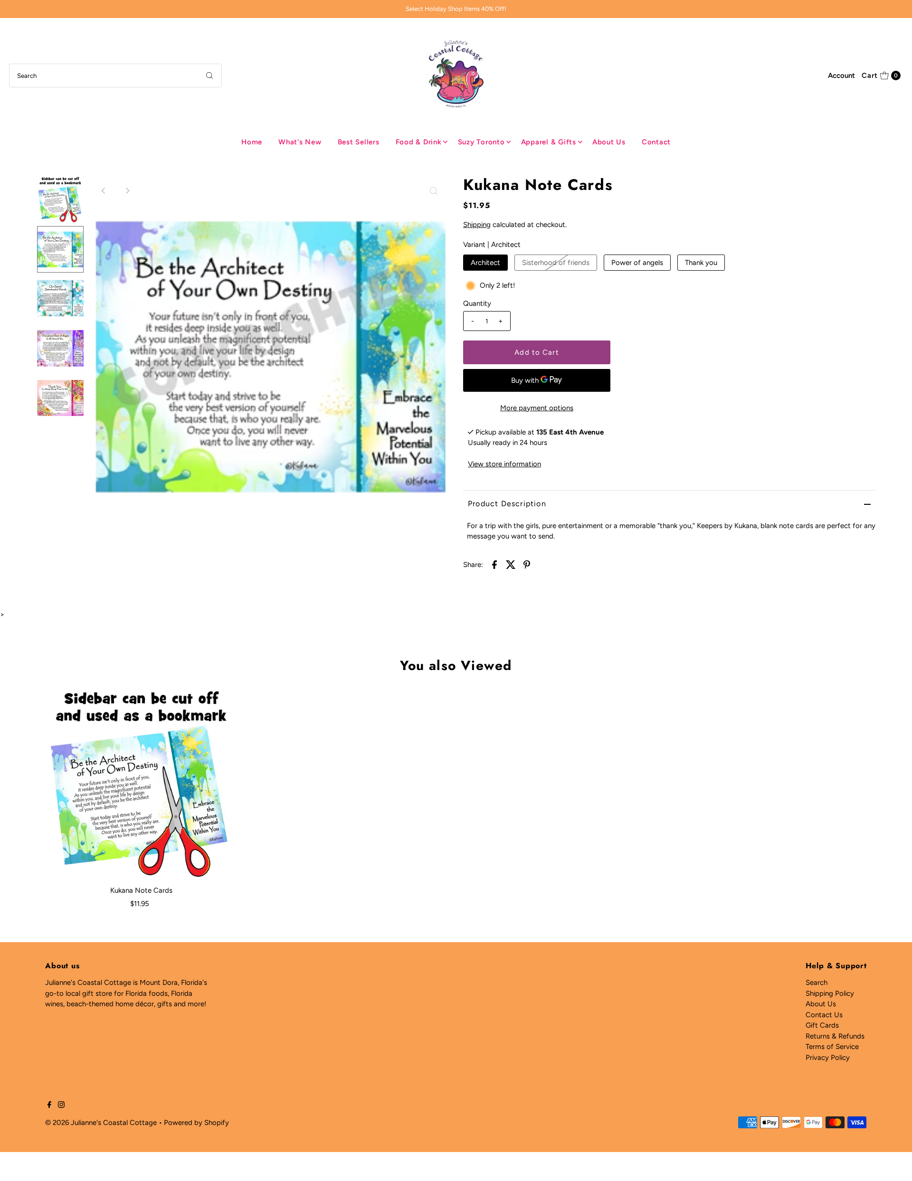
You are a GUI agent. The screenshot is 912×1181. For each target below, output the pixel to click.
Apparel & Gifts (548, 142)
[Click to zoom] (433, 190)
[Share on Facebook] (494, 564)
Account (841, 75)
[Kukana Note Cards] (141, 783)
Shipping (477, 224)
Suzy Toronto (481, 142)
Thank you (701, 262)
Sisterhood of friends (555, 262)
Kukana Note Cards (141, 890)
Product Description (507, 503)
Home (251, 142)
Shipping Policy (830, 993)
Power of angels (637, 262)
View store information (504, 464)
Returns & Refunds (835, 1036)
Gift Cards (822, 1025)
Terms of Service (832, 1046)
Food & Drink (419, 142)
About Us (609, 142)
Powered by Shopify (196, 1122)
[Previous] (104, 190)
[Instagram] (61, 1105)
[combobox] (115, 75)
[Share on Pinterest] (527, 564)
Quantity (477, 303)
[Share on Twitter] (511, 564)
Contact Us (824, 1015)
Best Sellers (359, 142)
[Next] (127, 190)
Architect (485, 262)
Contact (656, 142)
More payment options (536, 408)
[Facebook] (49, 1105)
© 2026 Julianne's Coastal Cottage (101, 1122)
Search (816, 982)
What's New (300, 142)
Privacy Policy (828, 1057)
